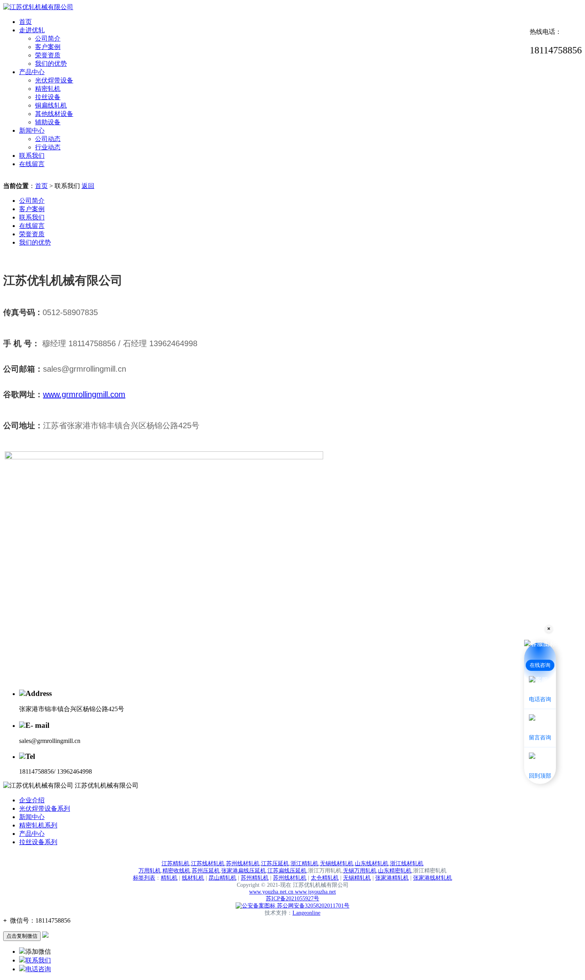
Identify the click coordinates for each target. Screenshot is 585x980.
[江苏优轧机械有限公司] (38, 7)
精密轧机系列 (38, 825)
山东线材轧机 (371, 863)
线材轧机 (193, 878)
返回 (88, 185)
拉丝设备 (47, 97)
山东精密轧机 (394, 871)
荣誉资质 (47, 55)
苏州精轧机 (255, 878)
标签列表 (144, 878)
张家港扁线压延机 (243, 871)
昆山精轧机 (222, 878)
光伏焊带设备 (54, 80)
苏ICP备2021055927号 (292, 899)
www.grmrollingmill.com (84, 394)
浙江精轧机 (304, 863)
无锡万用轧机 (359, 871)
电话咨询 (38, 969)
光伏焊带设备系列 (44, 808)
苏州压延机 (206, 871)
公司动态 (47, 138)
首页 (25, 21)
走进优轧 (32, 30)
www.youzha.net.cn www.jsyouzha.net (292, 892)
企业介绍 (32, 800)
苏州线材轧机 (242, 863)
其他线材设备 (54, 113)
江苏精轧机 (175, 863)
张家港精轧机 (392, 878)
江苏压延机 (275, 863)
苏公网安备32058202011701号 (312, 906)
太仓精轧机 (325, 878)
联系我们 (32, 155)
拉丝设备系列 (38, 842)
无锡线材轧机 (336, 863)
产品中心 (32, 72)
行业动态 (47, 147)
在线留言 (32, 164)
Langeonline (306, 913)
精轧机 (169, 878)
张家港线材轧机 (432, 878)
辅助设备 (47, 122)
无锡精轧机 (357, 878)
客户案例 (47, 46)
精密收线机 (176, 871)
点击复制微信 (21, 936)
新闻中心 (32, 130)
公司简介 (47, 38)
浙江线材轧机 (406, 863)
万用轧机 (149, 871)
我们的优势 (51, 63)
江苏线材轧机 (207, 863)
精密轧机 (47, 88)
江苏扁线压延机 (286, 871)
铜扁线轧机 (51, 105)
